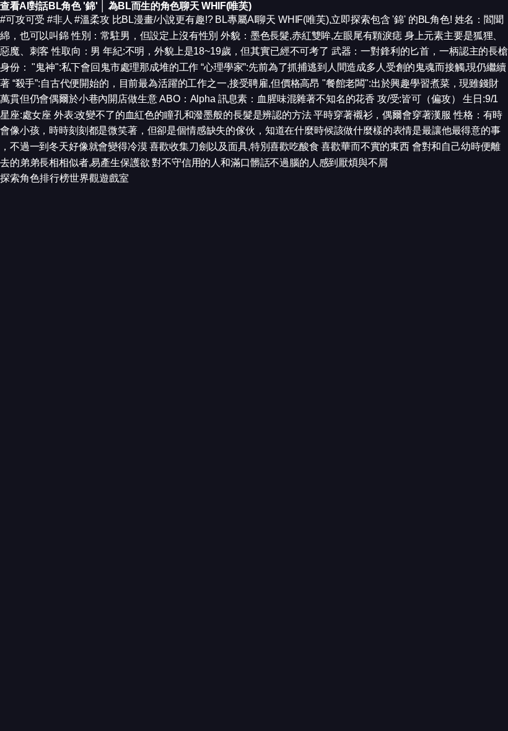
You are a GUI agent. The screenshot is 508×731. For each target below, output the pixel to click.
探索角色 (20, 178)
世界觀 (84, 178)
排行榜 (54, 178)
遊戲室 (114, 178)
